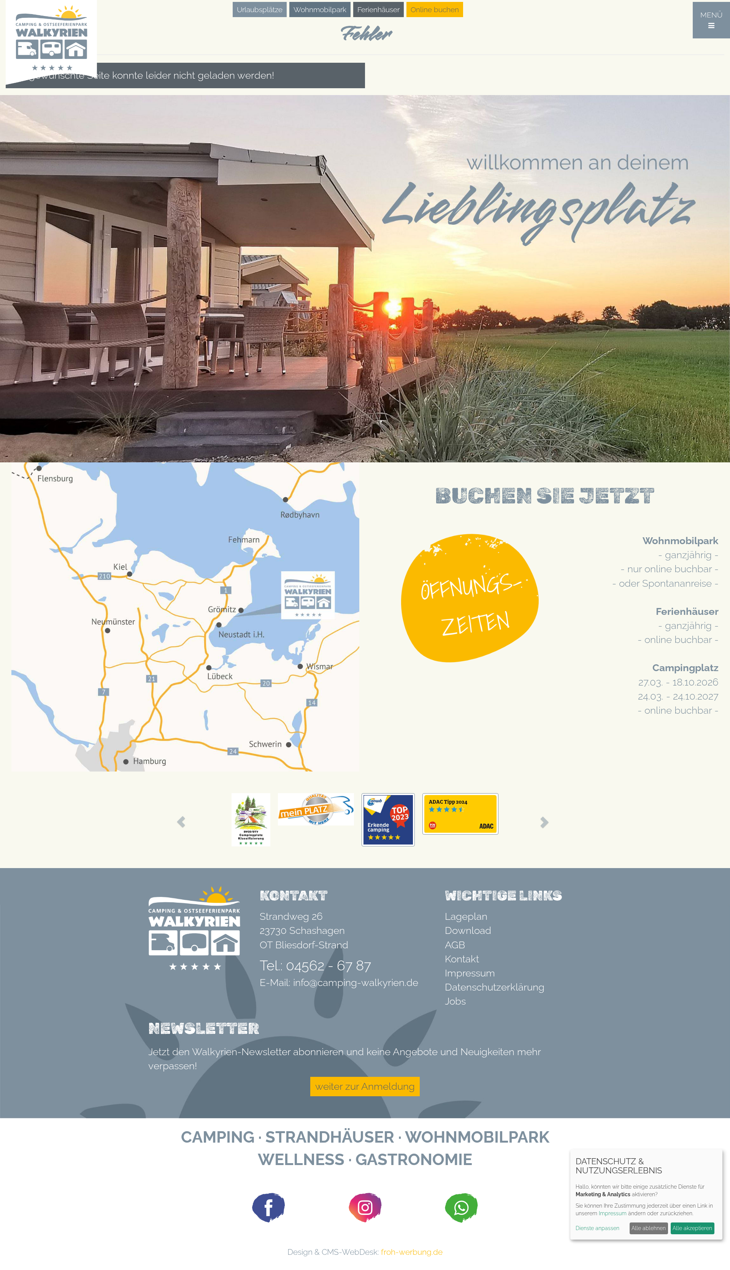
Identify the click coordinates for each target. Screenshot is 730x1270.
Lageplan (466, 916)
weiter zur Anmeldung (365, 1086)
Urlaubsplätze (259, 9)
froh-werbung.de (412, 1252)
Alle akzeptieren (692, 1228)
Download (468, 930)
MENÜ (711, 15)
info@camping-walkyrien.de (355, 982)
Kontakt (462, 959)
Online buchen (435, 9)
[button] (180, 821)
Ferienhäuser (378, 9)
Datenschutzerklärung (494, 987)
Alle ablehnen (649, 1228)
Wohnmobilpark (320, 9)
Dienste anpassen (597, 1228)
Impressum (470, 973)
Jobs (455, 1001)
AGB (455, 945)
